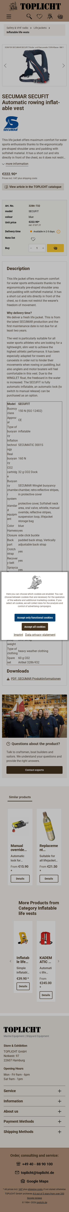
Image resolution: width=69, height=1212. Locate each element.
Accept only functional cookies (35, 617)
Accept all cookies (34, 626)
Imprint (18, 634)
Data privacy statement (40, 634)
